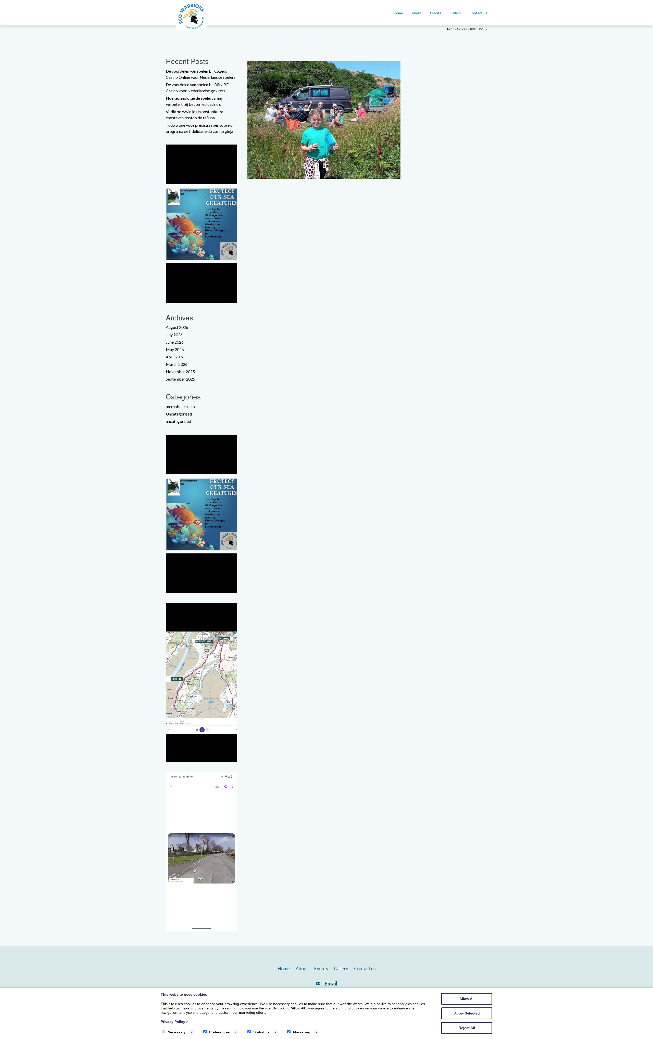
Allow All (466, 999)
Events (435, 13)
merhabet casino (180, 406)
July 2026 (174, 334)
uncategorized (178, 421)
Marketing (301, 1032)
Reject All (467, 1028)
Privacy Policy (174, 1022)
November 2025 (180, 371)
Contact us (478, 13)
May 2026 (175, 349)
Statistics (261, 1032)
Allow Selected (467, 1013)
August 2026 (177, 327)
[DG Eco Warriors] (191, 30)
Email (331, 983)
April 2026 (175, 356)
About (416, 13)
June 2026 (175, 342)
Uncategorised (179, 413)
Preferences (219, 1032)
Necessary (177, 1032)
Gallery (455, 13)
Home (398, 13)
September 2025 (180, 378)
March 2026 (176, 364)
